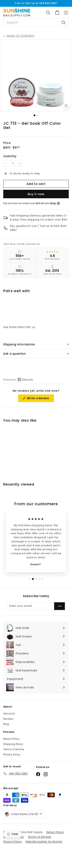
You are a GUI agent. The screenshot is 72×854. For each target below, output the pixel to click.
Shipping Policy (13, 744)
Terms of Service (13, 749)
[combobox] (36, 22)
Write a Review (40, 399)
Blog (6, 724)
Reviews (8, 718)
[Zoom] (66, 105)
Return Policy (11, 738)
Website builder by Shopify (44, 841)
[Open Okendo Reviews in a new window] (18, 379)
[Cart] (57, 12)
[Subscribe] (59, 606)
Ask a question (14, 354)
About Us (9, 713)
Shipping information (19, 344)
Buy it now (36, 194)
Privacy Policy (12, 754)
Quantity (9, 156)
